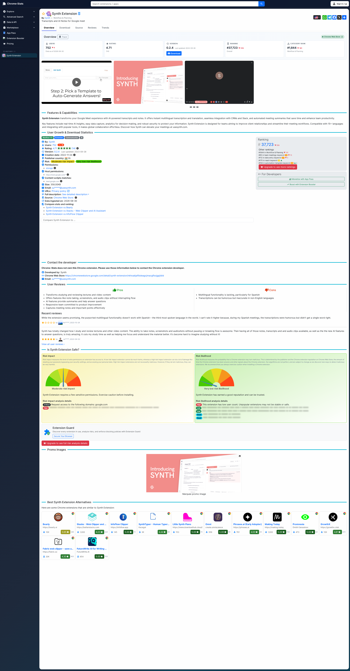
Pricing (10, 43)
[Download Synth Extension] (194, 49)
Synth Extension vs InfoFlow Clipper (64, 214)
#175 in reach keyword (269, 160)
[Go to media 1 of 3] (190, 107)
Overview (49, 27)
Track (64, 37)
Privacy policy (59, 191)
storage (49, 168)
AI (81, 138)
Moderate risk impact (63, 161)
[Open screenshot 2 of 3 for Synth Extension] (148, 82)
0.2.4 (56, 151)
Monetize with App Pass (302, 179)
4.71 (64, 148)
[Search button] (261, 3)
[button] (340, 3)
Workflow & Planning (62, 18)
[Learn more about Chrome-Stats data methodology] (76, 197)
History (10, 51)
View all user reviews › (53, 344)
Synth (47, 18)
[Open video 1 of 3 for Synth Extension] (77, 82)
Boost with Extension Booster (302, 184)
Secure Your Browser (63, 436)
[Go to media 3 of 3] (197, 107)
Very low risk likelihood (89, 161)
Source (79, 27)
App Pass (11, 33)
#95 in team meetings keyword (273, 155)
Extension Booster (15, 38)
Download (64, 27)
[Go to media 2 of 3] (194, 107)
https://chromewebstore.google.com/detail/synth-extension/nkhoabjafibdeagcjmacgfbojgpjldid (114, 275)
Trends (105, 27)
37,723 (270, 144)
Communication (72, 138)
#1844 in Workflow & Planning (271, 152)
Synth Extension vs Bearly (59, 207)
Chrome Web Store (332, 37)
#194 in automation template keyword (276, 163)
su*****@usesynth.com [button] (64, 187)
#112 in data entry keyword (271, 158)
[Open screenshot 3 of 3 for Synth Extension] (219, 82)
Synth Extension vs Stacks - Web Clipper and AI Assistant (76, 210)
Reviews (92, 27)
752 (54, 145)
